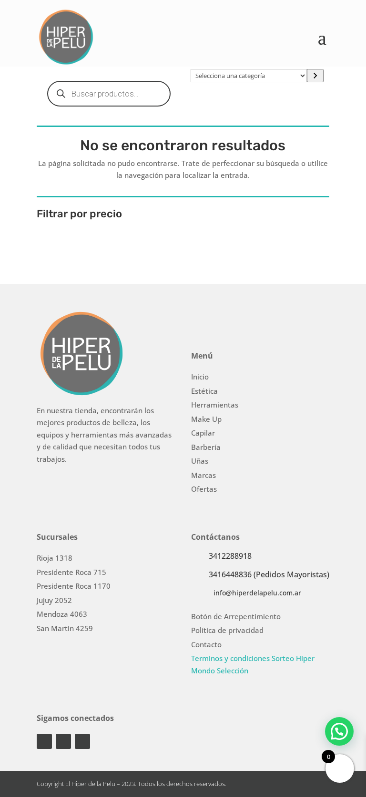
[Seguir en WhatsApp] (82, 741)
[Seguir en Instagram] (44, 741)
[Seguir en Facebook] (63, 741)
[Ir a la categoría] (315, 75)
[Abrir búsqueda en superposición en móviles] (108, 93)
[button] (339, 731)
